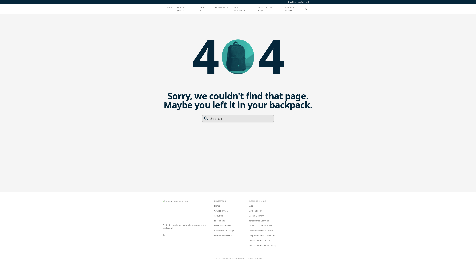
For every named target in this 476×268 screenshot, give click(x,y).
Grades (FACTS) (221, 210)
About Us (218, 215)
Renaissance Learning (259, 220)
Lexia (251, 205)
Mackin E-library (256, 215)
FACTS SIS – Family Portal (260, 225)
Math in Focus (255, 210)
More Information (222, 225)
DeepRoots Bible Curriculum (262, 235)
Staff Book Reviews (223, 235)
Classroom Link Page (224, 230)
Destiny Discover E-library (261, 230)
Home (169, 7)
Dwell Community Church (298, 2)
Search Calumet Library (259, 240)
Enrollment (219, 220)
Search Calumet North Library (262, 245)
